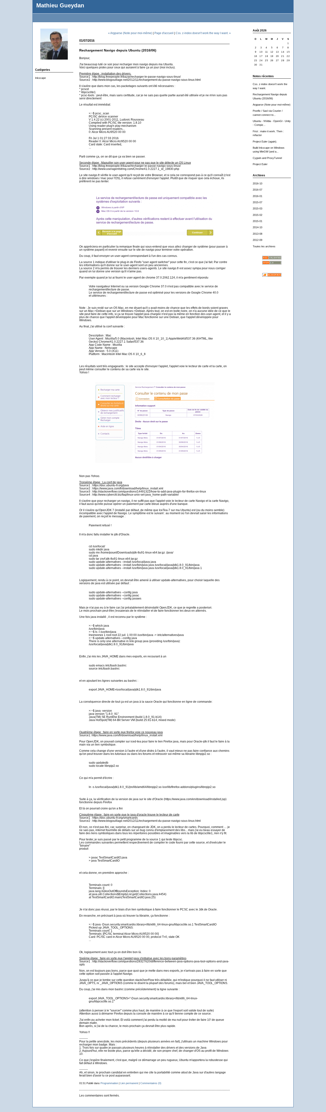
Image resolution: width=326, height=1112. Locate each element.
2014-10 (257, 227)
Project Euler (260, 164)
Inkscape (40, 77)
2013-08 (257, 233)
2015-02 (257, 214)
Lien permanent (129, 1083)
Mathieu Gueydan (60, 5)
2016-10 (257, 183)
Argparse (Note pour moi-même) (271, 104)
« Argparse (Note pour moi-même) (130, 33)
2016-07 (257, 189)
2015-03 (257, 208)
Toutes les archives (264, 246)
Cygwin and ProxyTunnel (267, 158)
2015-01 (257, 221)
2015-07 (257, 202)
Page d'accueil (164, 33)
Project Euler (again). (265, 141)
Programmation (109, 1083)
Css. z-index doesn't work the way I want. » (203, 33)
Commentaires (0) (150, 1083)
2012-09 (257, 240)
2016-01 (257, 196)
